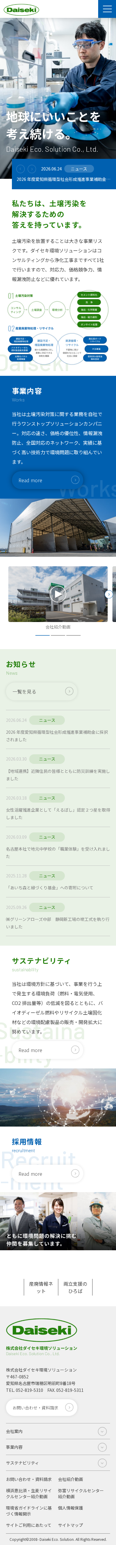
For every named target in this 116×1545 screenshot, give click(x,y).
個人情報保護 (70, 1508)
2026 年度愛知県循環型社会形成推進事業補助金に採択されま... (64, 179)
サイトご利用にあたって (28, 1525)
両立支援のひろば (75, 1287)
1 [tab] (42, 635)
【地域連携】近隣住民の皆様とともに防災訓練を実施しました (58, 774)
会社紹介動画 (70, 1479)
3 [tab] (73, 635)
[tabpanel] (58, 598)
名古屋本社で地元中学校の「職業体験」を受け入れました (58, 852)
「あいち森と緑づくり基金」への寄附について (49, 888)
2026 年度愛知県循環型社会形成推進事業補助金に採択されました (57, 735)
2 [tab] (58, 635)
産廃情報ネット (41, 1287)
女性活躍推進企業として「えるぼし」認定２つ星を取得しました (58, 813)
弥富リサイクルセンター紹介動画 (81, 1493)
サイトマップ (70, 1525)
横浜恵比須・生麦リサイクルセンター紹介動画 (29, 1493)
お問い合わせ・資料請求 (29, 1479)
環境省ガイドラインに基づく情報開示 (29, 1511)
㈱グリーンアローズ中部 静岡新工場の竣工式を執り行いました (57, 923)
